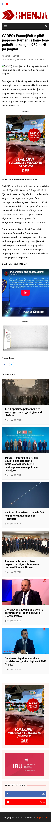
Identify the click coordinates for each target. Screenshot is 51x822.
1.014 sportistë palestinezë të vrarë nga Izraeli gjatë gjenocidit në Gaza (24, 412)
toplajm (40, 59)
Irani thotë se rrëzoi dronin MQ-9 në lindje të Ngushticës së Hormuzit (24, 515)
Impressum (42, 817)
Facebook (3, 4)
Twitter (11, 364)
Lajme (16, 59)
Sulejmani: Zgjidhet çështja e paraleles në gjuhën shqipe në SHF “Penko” (25, 661)
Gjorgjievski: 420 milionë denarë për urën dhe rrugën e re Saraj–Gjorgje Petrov (24, 613)
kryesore (9, 59)
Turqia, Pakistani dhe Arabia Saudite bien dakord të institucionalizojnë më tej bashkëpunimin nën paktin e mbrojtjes (21, 464)
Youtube (7, 4)
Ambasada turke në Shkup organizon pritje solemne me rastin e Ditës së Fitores (22, 564)
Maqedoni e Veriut (28, 59)
